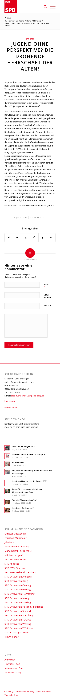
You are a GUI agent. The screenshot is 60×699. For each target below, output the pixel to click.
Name (46, 285)
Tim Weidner (11, 636)
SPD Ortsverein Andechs (18, 576)
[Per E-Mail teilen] (51, 237)
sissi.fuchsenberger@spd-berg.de (27, 395)
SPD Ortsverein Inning (16, 598)
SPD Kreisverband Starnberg (20, 572)
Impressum (9, 400)
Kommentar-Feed (14, 668)
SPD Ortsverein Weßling (17, 623)
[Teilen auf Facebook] (9, 237)
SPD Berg (30, 39)
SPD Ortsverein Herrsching (19, 593)
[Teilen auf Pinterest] (34, 237)
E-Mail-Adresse (47, 298)
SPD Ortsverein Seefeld (17, 611)
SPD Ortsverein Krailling (17, 602)
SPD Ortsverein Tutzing (17, 619)
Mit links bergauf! (13, 555)
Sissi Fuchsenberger (15, 559)
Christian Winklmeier (15, 537)
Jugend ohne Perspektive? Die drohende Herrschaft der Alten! (30, 56)
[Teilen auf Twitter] (17, 237)
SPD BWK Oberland (15, 568)
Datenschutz (10, 407)
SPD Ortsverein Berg (16, 580)
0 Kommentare (37, 218)
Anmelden (9, 659)
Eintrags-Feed (12, 663)
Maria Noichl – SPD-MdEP (18, 550)
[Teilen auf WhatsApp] (26, 237)
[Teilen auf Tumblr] (43, 237)
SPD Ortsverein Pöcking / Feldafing (23, 606)
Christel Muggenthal (15, 533)
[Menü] (51, 6)
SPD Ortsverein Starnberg (18, 615)
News (7, 17)
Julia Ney (9, 542)
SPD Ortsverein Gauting (17, 585)
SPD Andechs (11, 563)
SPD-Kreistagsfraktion (16, 632)
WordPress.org (12, 672)
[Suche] (43, 6)
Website (47, 305)
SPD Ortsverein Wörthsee (18, 628)
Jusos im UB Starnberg (16, 546)
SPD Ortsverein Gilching (17, 589)
